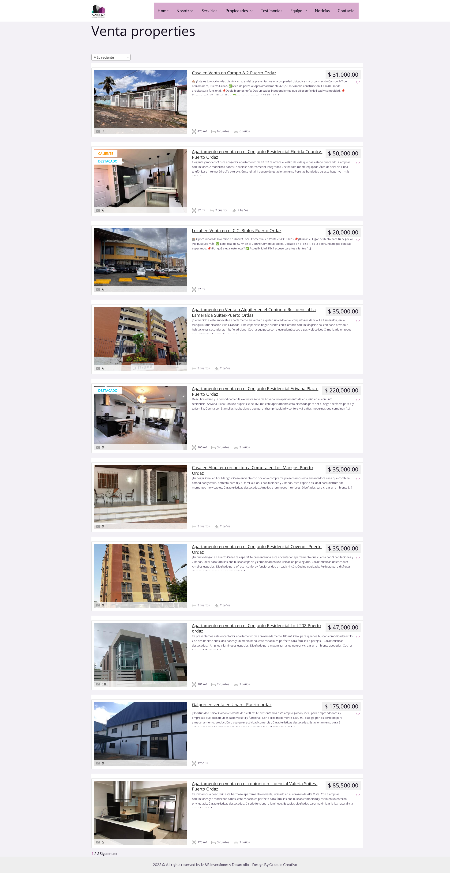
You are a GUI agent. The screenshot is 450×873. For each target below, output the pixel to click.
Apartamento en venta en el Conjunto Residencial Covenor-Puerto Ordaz (257, 549)
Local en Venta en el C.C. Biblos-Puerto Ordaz (236, 230)
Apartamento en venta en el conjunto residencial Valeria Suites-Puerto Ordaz (254, 786)
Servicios (210, 10)
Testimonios (271, 10)
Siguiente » (108, 853)
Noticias (322, 10)
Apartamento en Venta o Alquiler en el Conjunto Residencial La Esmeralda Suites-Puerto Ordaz (254, 312)
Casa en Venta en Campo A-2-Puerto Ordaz (234, 72)
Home (163, 10)
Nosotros (185, 10)
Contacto (346, 10)
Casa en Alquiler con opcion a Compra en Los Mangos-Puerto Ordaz (252, 470)
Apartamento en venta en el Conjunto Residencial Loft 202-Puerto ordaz (256, 628)
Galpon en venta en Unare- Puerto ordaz (231, 704)
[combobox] (111, 57)
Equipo (296, 10)
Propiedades (236, 10)
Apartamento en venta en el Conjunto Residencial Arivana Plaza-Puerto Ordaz (255, 391)
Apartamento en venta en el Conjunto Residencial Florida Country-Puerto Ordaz (257, 154)
